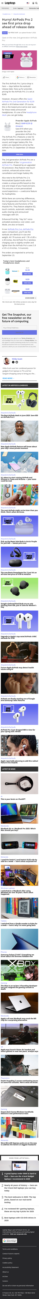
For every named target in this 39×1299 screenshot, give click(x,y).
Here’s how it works (21, 46)
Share (7, 77)
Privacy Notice (29, 340)
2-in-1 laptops (18, 8)
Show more (29, 298)
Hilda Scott (14, 33)
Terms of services (27, 338)
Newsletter (33, 77)
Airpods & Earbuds (19, 14)
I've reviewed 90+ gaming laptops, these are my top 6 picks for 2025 (19, 1210)
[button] (2, 3)
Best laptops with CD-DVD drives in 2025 (20, 1219)
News (5, 33)
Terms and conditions (10, 1249)
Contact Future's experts (10, 1254)
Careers (5, 1281)
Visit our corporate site (18, 1234)
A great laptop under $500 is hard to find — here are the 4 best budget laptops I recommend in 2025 (20, 1176)
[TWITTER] (13, 362)
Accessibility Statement (10, 1267)
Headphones (6, 14)
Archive (5, 1276)
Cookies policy (7, 1263)
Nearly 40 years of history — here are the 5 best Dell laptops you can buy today (20, 1188)
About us (5, 1272)
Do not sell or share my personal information (18, 1286)
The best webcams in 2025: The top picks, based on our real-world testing (20, 1199)
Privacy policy (7, 1258)
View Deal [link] (27, 274)
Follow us (21, 77)
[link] (8, 126)
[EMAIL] (17, 362)
